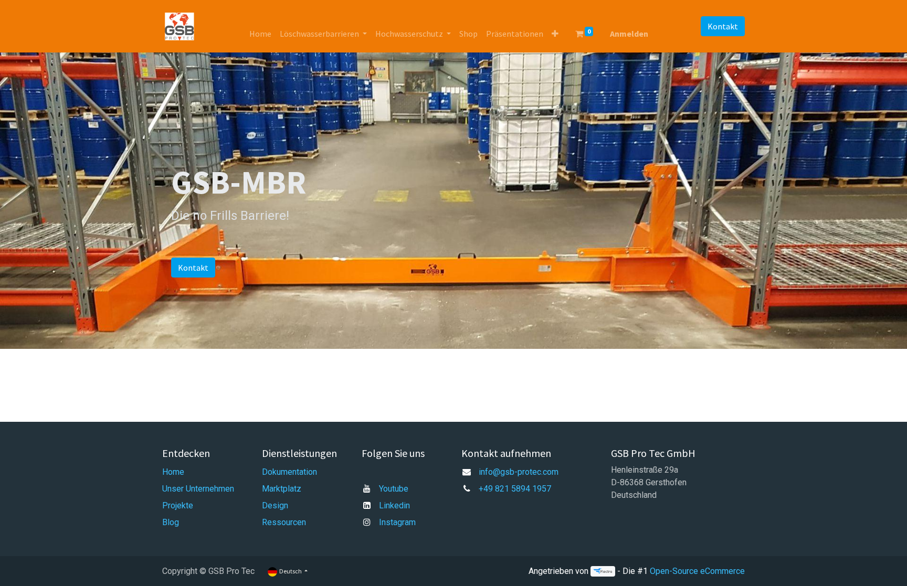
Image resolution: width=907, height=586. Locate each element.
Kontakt (723, 26)
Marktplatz (281, 489)
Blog (170, 522)
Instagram (397, 522)
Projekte (177, 505)
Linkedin (394, 505)
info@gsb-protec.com (518, 472)
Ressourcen (284, 522)
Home (173, 472)
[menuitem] (260, 33)
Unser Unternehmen (198, 489)
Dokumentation (289, 472)
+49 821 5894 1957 (515, 489)
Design (275, 505)
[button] (555, 33)
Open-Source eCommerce (697, 571)
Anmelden (629, 33)
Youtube (393, 489)
